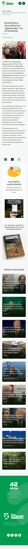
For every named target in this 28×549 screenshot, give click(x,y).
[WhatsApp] (19, 159)
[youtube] (19, 535)
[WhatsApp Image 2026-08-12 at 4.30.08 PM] (14, 234)
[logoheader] (8, 2)
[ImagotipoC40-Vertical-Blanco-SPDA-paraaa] (14, 482)
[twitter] (12, 535)
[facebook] (8, 535)
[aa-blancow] (14, 514)
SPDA (12, 540)
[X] (12, 159)
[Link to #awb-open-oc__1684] (23, 3)
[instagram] (15, 535)
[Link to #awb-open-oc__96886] (20, 3)
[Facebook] (5, 159)
